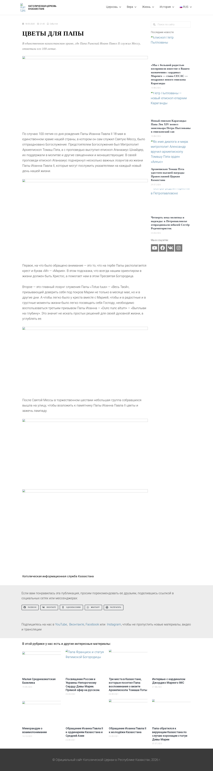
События (54, 24)
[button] (30, 607)
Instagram (114, 624)
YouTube (61, 624)
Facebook (92, 624)
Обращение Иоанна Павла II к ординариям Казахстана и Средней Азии (84, 732)
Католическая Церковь (42, 6)
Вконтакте (76, 624)
